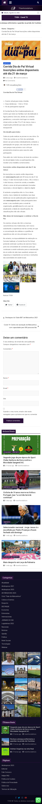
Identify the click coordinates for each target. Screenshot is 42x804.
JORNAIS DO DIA (7, 620)
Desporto (7, 63)
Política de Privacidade (9, 782)
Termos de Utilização (9, 789)
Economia (5, 610)
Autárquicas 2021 (8, 586)
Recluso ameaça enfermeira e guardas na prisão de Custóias (22, 740)
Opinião (4, 634)
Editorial (4, 769)
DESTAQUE (15, 487)
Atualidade (7, 452)
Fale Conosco (7, 772)
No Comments (10, 81)
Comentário (8, 349)
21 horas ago (9, 465)
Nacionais (5, 627)
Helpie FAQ (5, 776)
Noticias (22, 487)
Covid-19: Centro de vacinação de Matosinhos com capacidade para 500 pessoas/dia (20, 326)
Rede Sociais (6, 640)
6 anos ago (9, 78)
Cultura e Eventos (8, 600)
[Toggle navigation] (10, 2)
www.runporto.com (12, 177)
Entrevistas (5, 613)
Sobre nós (5, 786)
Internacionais (7, 617)
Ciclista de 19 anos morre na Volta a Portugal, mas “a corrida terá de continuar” (19, 495)
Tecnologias (6, 644)
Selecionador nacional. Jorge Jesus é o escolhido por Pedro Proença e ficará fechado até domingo (20, 530)
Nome (6, 378)
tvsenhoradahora (22, 78)
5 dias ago (8, 500)
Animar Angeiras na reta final (22, 749)
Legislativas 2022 (8, 623)
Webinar (4, 647)
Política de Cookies (8, 779)
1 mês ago (8, 535)
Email (5, 388)
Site (4, 399)
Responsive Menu (38, 13)
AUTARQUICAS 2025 (9, 593)
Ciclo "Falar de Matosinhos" (11, 596)
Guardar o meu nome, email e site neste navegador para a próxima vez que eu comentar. (20, 413)
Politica (4, 637)
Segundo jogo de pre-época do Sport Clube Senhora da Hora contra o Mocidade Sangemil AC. (19, 460)
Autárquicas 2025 (8, 589)
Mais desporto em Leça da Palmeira (19, 562)
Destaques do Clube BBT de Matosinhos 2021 (21, 318)
